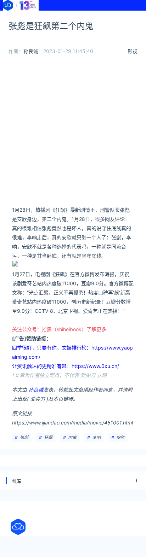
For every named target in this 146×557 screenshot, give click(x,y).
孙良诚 (30, 51)
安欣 (120, 437)
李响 (96, 437)
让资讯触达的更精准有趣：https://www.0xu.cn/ (65, 366)
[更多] (136, 480)
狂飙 (48, 437)
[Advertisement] (73, 132)
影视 (132, 51)
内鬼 (72, 437)
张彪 (24, 437)
